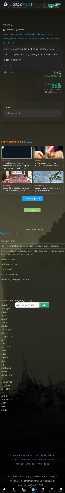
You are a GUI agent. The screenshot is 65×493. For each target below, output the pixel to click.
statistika (25, 459)
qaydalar (15, 459)
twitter (44, 455)
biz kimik (14, 455)
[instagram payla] (56, 86)
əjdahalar (10, 30)
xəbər (44, 459)
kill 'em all (10, 43)
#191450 (50, 76)
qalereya (36, 464)
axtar (44, 305)
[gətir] (51, 6)
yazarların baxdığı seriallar (12, 34)
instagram (24, 455)
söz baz (45, 464)
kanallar (7, 300)
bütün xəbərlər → (29, 142)
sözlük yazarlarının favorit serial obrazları (39, 34)
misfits (7, 25)
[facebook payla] (53, 86)
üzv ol (32, 210)
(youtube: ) (9, 65)
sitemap (36, 459)
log (56, 72)
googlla (20, 30)
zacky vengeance (43, 38)
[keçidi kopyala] (60, 76)
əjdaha (12, 72)
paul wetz (32, 38)
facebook (35, 455)
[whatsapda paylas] (59, 86)
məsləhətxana (35, 229)
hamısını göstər (32, 198)
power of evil (22, 38)
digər (58, 4)
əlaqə (51, 455)
